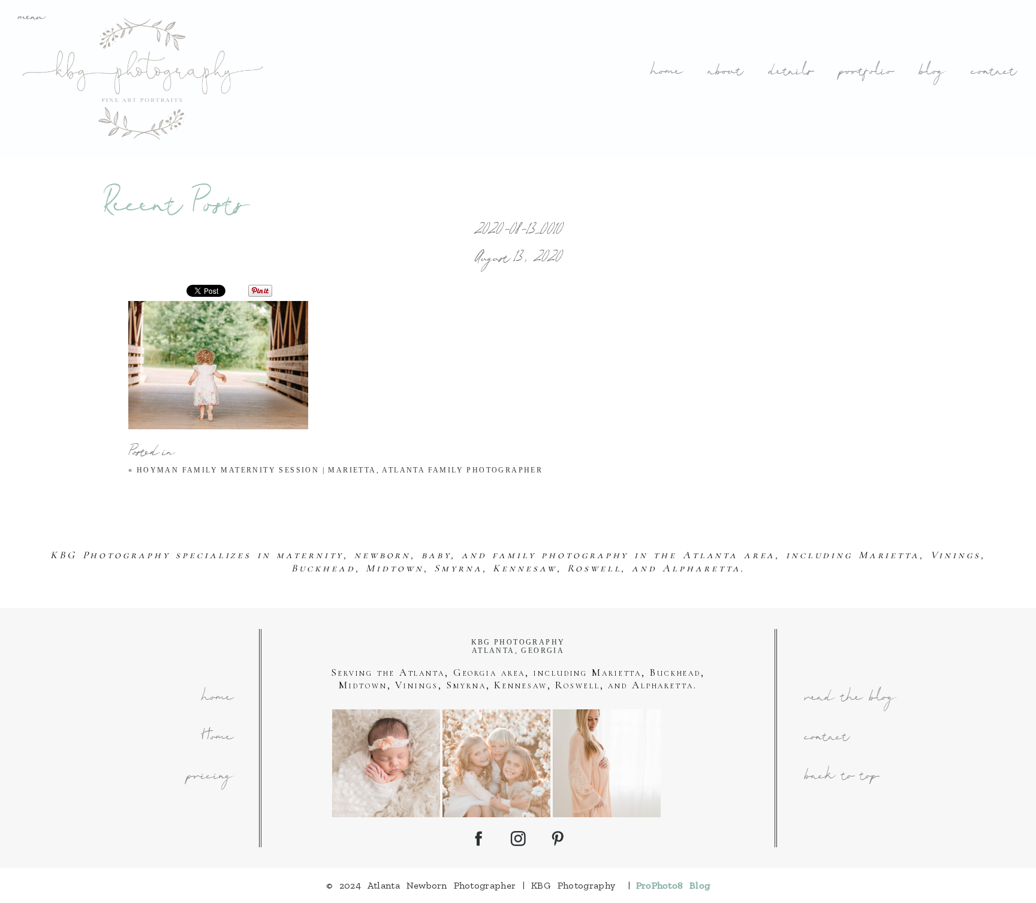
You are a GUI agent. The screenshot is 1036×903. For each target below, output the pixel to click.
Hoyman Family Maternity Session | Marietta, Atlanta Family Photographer (340, 470)
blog (931, 72)
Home (216, 738)
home (665, 72)
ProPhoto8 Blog (673, 885)
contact (993, 72)
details (790, 72)
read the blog (849, 698)
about (724, 72)
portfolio (865, 72)
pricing (209, 777)
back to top (841, 777)
